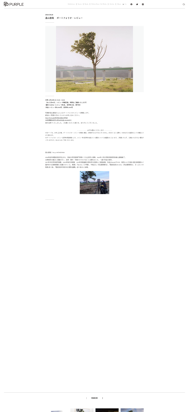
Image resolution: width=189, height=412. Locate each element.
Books (86, 4)
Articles (112, 4)
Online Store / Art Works (99, 4)
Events (80, 4)
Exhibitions (71, 4)
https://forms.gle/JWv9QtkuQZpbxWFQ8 (56, 118)
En (126, 4)
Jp (123, 4)
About (119, 4)
